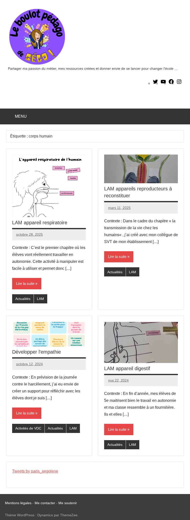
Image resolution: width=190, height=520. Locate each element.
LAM (40, 299)
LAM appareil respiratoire (39, 222)
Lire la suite (25, 283)
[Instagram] (179, 83)
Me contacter (45, 503)
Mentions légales (18, 503)
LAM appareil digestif (127, 368)
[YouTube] (163, 83)
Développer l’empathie (36, 352)
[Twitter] (155, 83)
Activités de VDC (28, 428)
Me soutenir (67, 503)
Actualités (22, 299)
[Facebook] (171, 83)
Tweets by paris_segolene (35, 471)
